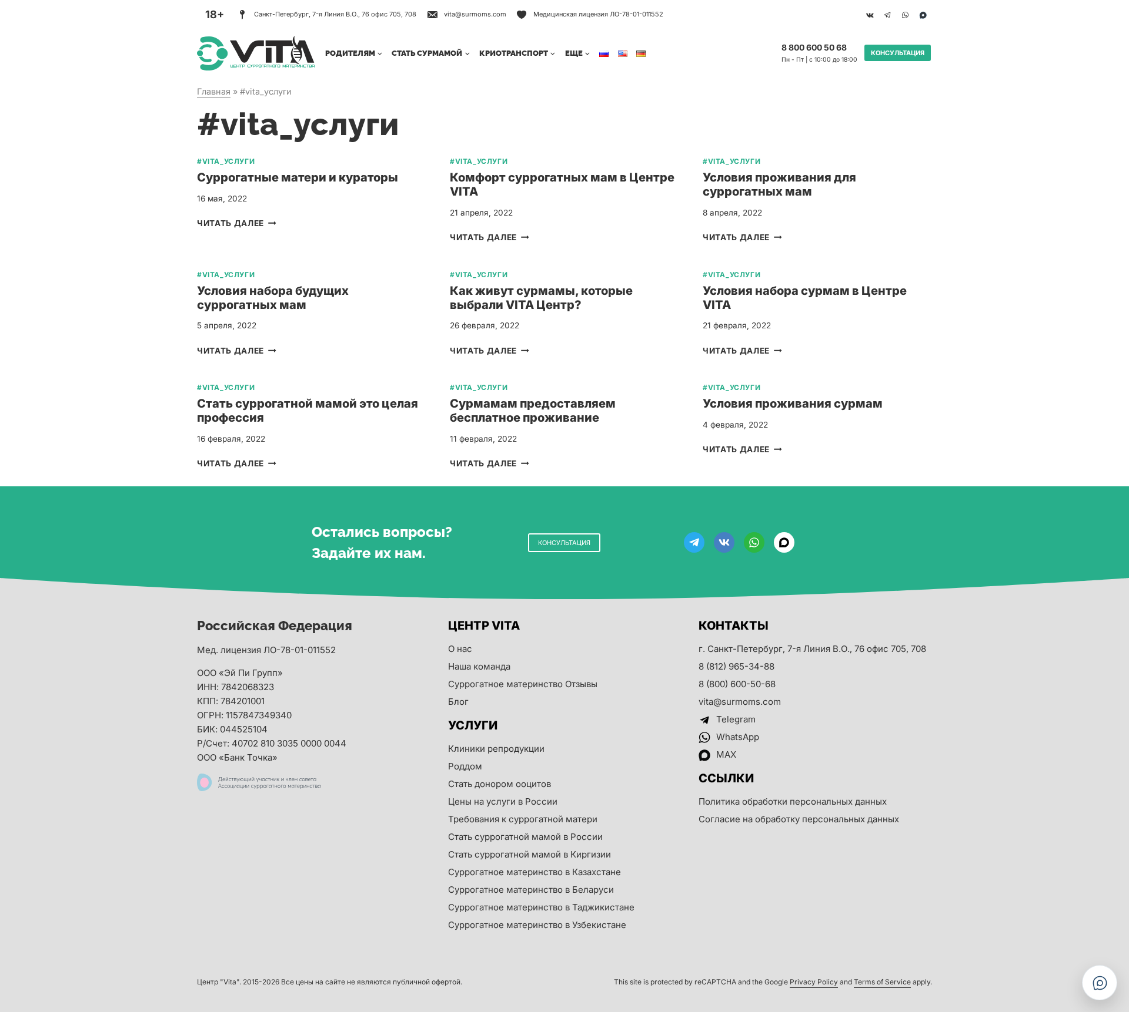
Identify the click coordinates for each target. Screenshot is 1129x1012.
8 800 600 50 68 (814, 47)
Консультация (897, 53)
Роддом (465, 766)
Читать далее (236, 223)
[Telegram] (887, 14)
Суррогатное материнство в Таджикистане (541, 907)
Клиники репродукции (496, 748)
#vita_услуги (226, 161)
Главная (214, 91)
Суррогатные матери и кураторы (297, 177)
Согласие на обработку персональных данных (799, 819)
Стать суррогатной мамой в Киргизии (529, 854)
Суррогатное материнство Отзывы (522, 684)
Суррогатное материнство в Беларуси (531, 889)
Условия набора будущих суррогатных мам (273, 298)
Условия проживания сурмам (793, 403)
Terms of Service (882, 981)
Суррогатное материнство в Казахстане (534, 871)
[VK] (869, 14)
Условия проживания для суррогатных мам (779, 184)
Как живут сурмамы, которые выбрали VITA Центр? (541, 298)
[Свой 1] (922, 14)
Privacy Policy (814, 981)
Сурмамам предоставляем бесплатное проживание (533, 410)
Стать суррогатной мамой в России (525, 836)
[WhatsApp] (905, 14)
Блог (458, 701)
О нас (460, 648)
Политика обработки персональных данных (793, 801)
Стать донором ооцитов (499, 783)
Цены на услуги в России (502, 801)
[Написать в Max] (1099, 982)
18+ (214, 14)
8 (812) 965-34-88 (736, 666)
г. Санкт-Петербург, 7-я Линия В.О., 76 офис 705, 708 (812, 648)
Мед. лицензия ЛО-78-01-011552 (266, 649)
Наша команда (479, 666)
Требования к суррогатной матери (522, 819)
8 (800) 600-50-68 (737, 684)
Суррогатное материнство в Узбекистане (537, 924)
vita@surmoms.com (740, 701)
